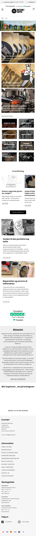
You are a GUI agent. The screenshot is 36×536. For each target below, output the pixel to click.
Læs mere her (7, 257)
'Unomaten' (7, 369)
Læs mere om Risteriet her (18, 379)
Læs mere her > (5, 493)
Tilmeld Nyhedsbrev (8, 470)
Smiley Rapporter (7, 467)
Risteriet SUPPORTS (8, 464)
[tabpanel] (18, 26)
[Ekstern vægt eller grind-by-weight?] (12, 181)
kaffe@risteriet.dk (10, 435)
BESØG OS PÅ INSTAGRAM (18, 411)
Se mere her (6, 301)
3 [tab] (20, 28)
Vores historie (6, 447)
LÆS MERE (5, 203)
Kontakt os (5, 473)
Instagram (25, 522)
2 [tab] (18, 28)
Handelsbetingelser (8, 455)
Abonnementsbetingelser (10, 458)
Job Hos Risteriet (7, 476)
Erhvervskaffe (6, 450)
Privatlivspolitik (7, 461)
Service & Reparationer (9, 452)
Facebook (8, 522)
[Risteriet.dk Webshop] (18, 11)
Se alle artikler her (18, 212)
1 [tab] (16, 28)
